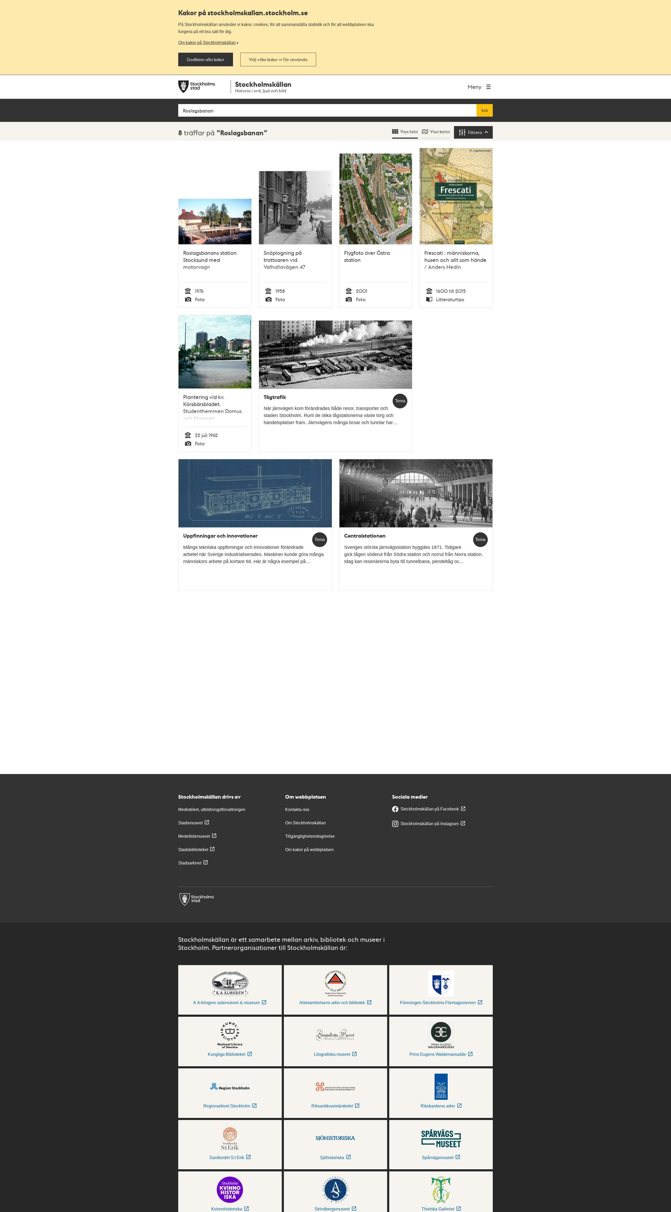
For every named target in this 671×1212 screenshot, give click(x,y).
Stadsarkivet (189, 863)
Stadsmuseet (190, 823)
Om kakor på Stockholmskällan (207, 42)
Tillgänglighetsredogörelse (310, 836)
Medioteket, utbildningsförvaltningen (211, 809)
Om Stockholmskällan (305, 823)
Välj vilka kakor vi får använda (278, 59)
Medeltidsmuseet (194, 836)
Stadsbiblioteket (193, 849)
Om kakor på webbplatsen (309, 849)
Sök (484, 110)
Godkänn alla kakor (205, 59)
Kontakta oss (297, 809)
